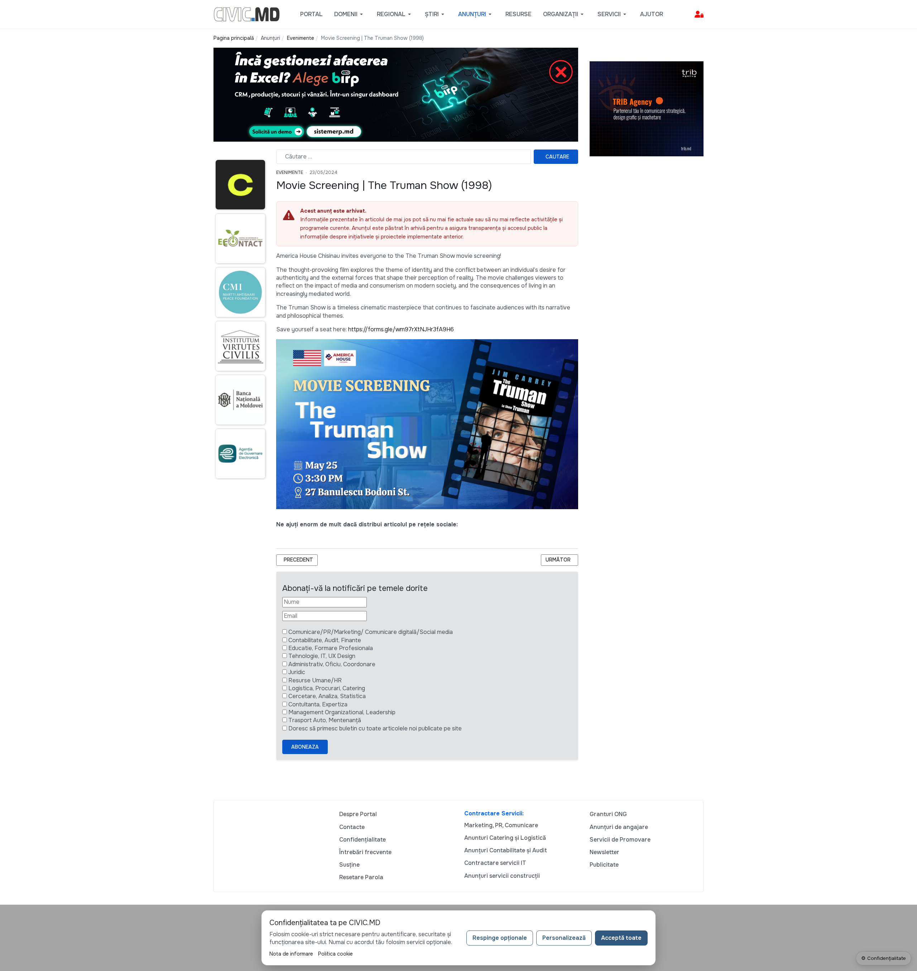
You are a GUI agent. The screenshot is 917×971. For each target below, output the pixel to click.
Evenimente (289, 172)
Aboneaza (305, 747)
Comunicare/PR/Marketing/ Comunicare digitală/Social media (370, 632)
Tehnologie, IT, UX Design (321, 656)
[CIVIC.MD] (246, 14)
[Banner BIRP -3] (395, 94)
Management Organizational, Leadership (341, 712)
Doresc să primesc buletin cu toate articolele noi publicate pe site (375, 728)
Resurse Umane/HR (315, 680)
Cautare (557, 156)
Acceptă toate (621, 938)
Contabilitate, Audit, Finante (324, 640)
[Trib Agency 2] (647, 108)
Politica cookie (335, 954)
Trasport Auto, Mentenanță (324, 720)
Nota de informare (291, 954)
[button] (349, 14)
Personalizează (564, 938)
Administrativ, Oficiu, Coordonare (331, 664)
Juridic (296, 672)
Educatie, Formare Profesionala (330, 648)
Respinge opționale (499, 938)
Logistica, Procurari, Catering (326, 688)
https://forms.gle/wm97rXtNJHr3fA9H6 (401, 329)
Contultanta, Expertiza (317, 704)
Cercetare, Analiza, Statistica (327, 696)
